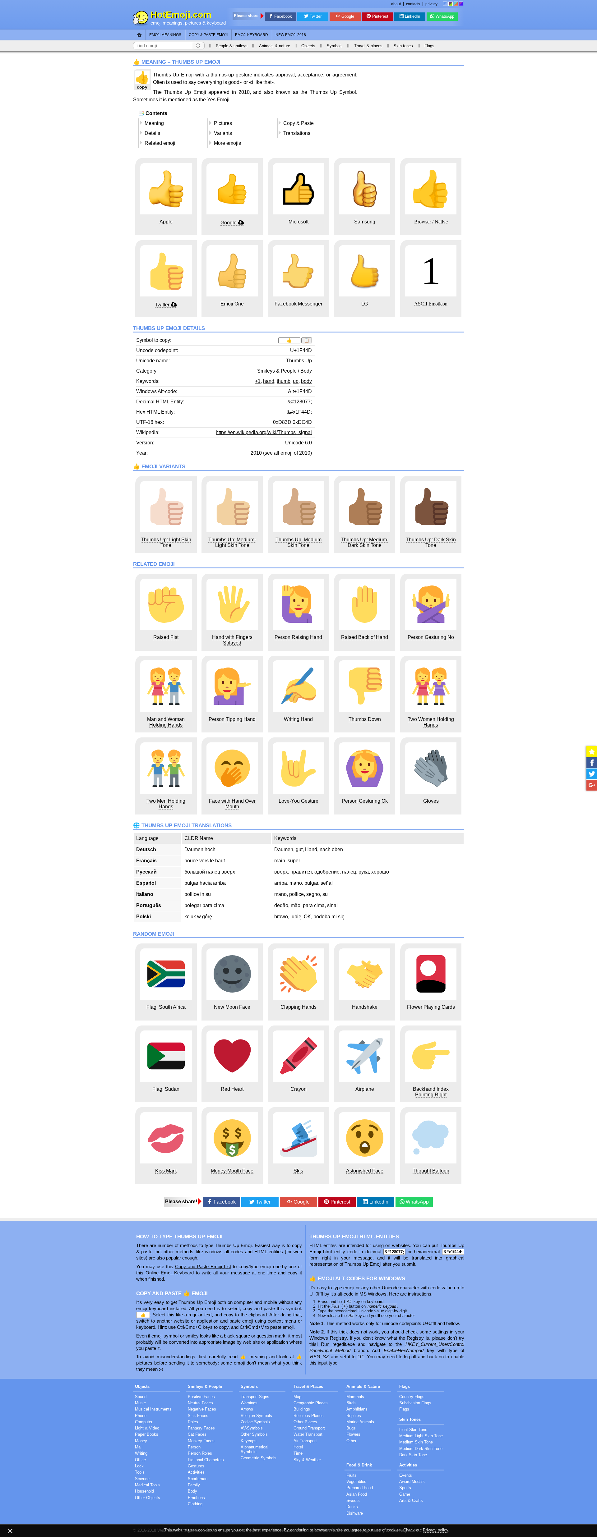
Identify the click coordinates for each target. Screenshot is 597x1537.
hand (268, 381)
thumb (283, 381)
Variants (223, 133)
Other (351, 1440)
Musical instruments (153, 1409)
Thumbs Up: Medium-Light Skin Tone (232, 542)
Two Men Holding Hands (165, 803)
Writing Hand (298, 719)
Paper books (146, 1434)
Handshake (364, 1007)
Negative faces (202, 1409)
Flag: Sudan (165, 1089)
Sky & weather (307, 1459)
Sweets (353, 1500)
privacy (431, 4)
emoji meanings (166, 23)
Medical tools (147, 1485)
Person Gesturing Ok (365, 801)
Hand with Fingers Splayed (232, 640)
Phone (140, 1415)
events (405, 1475)
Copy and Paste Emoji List (203, 1266)
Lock (139, 1466)
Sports (405, 1487)
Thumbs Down (365, 719)
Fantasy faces (201, 1428)
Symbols (335, 46)
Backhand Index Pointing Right (431, 1091)
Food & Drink (359, 1465)
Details (152, 133)
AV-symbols (252, 1428)
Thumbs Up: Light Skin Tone (166, 542)
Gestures (196, 1466)
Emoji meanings (165, 35)
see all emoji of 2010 (287, 453)
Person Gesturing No (431, 637)
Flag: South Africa (166, 1007)
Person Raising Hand (298, 637)
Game (404, 1494)
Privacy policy (435, 1530)
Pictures (223, 123)
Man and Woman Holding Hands (166, 722)
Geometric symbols (258, 1458)
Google (347, 16)
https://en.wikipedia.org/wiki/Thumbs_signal (264, 432)
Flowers (353, 1434)
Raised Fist (165, 637)
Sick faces (198, 1415)
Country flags (411, 1396)
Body (192, 1491)
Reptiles (353, 1415)
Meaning (154, 123)
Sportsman (197, 1478)
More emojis (227, 143)
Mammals (355, 1396)
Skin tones (403, 46)
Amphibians (357, 1409)
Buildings (302, 1409)
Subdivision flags (415, 1403)
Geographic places (311, 1403)
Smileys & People (205, 1386)
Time (298, 1453)
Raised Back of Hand (364, 637)
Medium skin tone (416, 1442)
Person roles (200, 1453)
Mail (138, 1447)
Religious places (309, 1415)
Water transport (308, 1434)
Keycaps (249, 1440)
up (295, 381)
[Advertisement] (412, 112)
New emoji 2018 (290, 35)
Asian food (356, 1494)
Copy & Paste (298, 123)
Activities (196, 1472)
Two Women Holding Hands (431, 722)
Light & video (147, 1428)
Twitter (316, 16)
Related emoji (160, 143)
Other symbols (254, 1434)
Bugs (351, 1428)
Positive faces (201, 1396)
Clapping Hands (298, 1007)
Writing (141, 1453)
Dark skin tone (413, 1454)
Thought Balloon (431, 1170)
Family (194, 1485)
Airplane (364, 1089)
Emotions (196, 1497)
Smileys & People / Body (284, 371)
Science (142, 1478)
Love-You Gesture (298, 801)
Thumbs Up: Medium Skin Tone (298, 542)
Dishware (354, 1513)
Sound (140, 1396)
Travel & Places (308, 1386)
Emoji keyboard (251, 35)
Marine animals (360, 1422)
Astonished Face (364, 1170)
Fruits (351, 1475)
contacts (413, 4)
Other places (305, 1422)
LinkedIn (412, 16)
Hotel (298, 1447)
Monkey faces (201, 1440)
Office (140, 1459)
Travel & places (368, 46)
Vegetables (356, 1481)
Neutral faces (200, 1403)
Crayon (298, 1089)
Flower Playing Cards (431, 1007)
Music (140, 1403)
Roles (193, 1422)
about (396, 4)
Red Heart (232, 1089)
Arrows (247, 1409)
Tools (140, 1472)
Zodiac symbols (255, 1422)
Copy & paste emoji (208, 35)
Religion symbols (256, 1415)
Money (141, 1440)
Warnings (249, 1403)
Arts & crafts (411, 1500)
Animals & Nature (363, 1386)
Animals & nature (274, 46)
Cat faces (197, 1434)
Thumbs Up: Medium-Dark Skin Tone (364, 542)
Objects (308, 46)
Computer (143, 1422)
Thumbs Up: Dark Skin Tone (431, 542)
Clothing (195, 1504)
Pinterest (380, 16)
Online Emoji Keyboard (170, 1272)
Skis (298, 1170)
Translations (296, 133)
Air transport (305, 1440)
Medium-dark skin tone (420, 1448)
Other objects (147, 1497)
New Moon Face (232, 1007)
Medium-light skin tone (421, 1436)
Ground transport (309, 1428)
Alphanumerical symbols (254, 1449)
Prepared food (359, 1487)
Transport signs (255, 1396)
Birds (351, 1403)
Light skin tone (413, 1429)
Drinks (352, 1506)
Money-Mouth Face (232, 1170)
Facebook (283, 16)
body (306, 381)
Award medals (412, 1481)
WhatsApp (445, 16)
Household (144, 1491)
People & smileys (232, 46)
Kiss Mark (166, 1170)
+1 (258, 381)
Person (194, 1447)
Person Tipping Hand (232, 719)
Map (297, 1396)
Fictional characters (206, 1459)
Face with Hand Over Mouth (232, 803)
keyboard (216, 23)
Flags (429, 46)
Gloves (431, 801)
